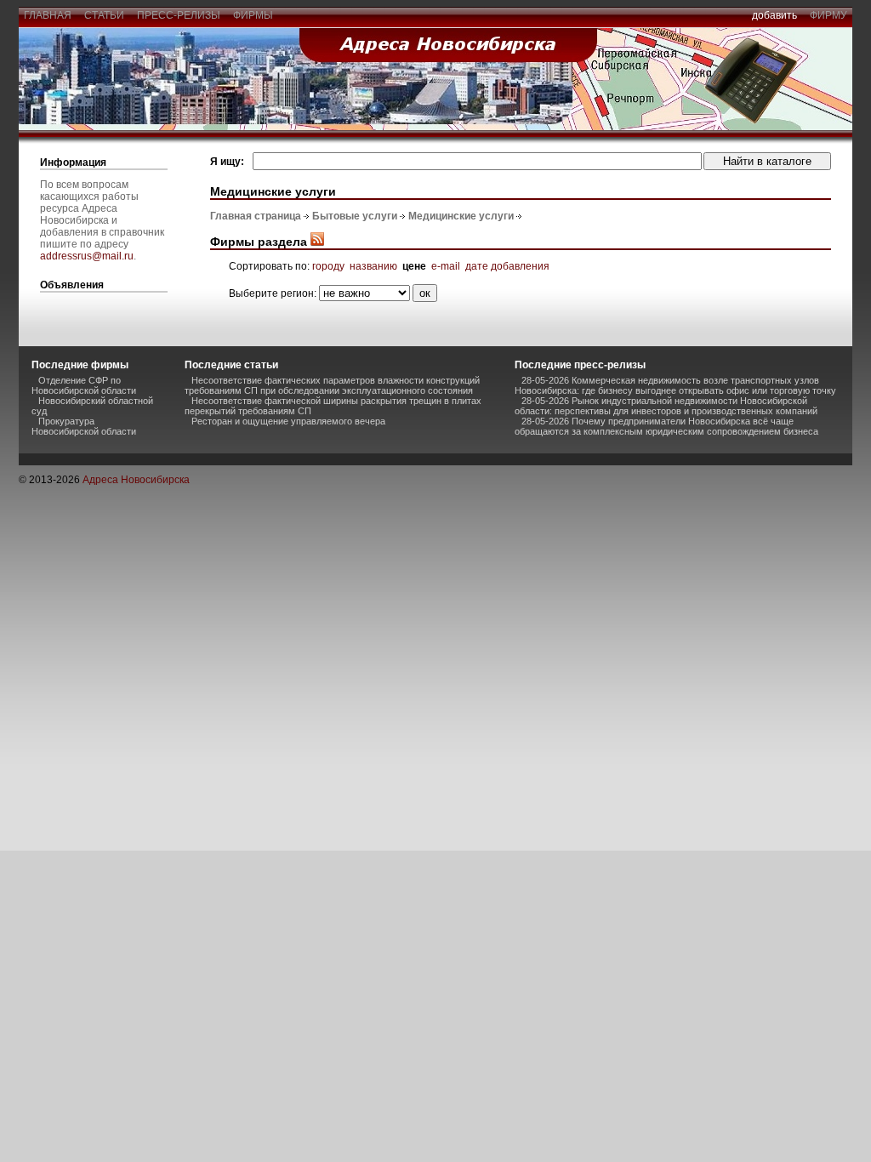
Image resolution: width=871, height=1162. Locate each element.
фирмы (253, 15)
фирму (828, 15)
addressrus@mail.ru (87, 256)
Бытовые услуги (354, 216)
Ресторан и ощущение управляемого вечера (288, 421)
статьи (104, 15)
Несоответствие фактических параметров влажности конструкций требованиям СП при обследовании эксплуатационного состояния (332, 385)
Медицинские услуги (461, 216)
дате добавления (507, 266)
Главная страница (255, 216)
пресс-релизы (178, 15)
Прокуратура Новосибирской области (83, 426)
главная (48, 15)
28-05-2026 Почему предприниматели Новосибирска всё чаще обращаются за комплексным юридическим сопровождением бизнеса (666, 426)
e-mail (445, 266)
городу (328, 266)
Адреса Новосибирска (136, 480)
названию (373, 266)
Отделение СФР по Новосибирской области (83, 385)
